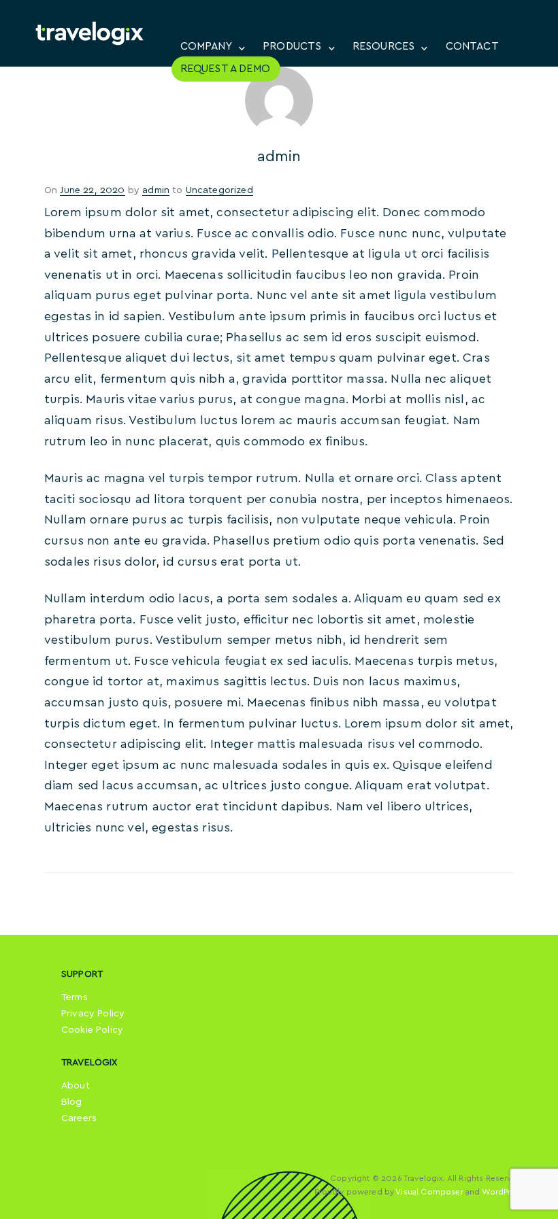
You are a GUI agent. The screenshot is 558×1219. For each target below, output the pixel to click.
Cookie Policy (92, 1030)
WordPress (503, 1192)
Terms (74, 997)
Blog (71, 1102)
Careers (79, 1118)
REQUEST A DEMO (225, 68)
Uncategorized (219, 190)
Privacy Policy (93, 1013)
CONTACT (472, 46)
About (75, 1086)
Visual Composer (429, 1192)
